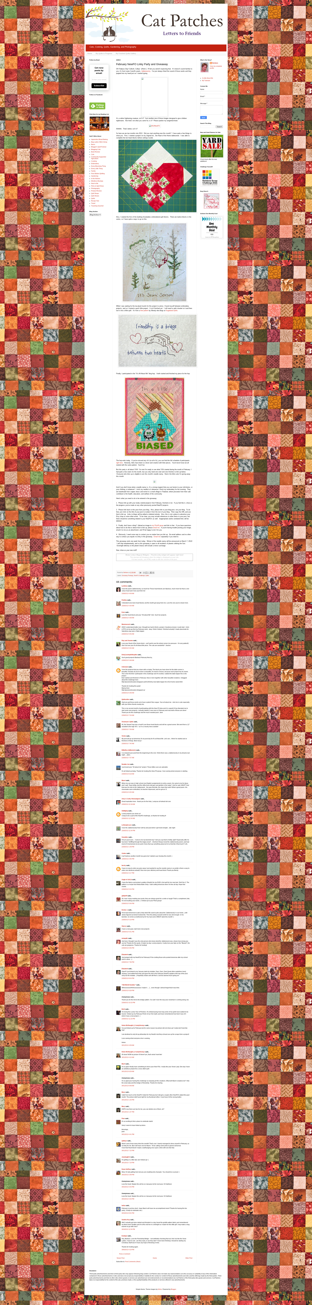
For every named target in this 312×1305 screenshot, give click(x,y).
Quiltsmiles (125, 699)
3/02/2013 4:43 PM (128, 1187)
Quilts (147, 575)
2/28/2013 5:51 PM (128, 932)
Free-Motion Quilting (98, 173)
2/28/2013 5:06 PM (128, 903)
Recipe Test (95, 201)
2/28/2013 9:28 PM (128, 990)
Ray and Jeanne (127, 640)
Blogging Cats (96, 149)
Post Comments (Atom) (132, 1261)
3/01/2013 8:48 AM (128, 1086)
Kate (123, 612)
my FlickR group (157, 525)
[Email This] (144, 572)
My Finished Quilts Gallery (126, 53)
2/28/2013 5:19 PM (128, 920)
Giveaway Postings (127, 575)
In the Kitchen (95, 178)
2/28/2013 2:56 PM (128, 859)
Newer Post (120, 1258)
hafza (123, 1205)
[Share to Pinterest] (153, 572)
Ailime (160, 1289)
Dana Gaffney (126, 1169)
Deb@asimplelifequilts (129, 655)
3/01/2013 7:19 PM (128, 1162)
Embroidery (95, 163)
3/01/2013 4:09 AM (128, 1045)
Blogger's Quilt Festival (98, 147)
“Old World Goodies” (129, 985)
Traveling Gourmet (97, 206)
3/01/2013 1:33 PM (128, 1100)
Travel (93, 203)
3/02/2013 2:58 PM (128, 1175)
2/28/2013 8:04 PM (128, 978)
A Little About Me (207, 78)
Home (89, 53)
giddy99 (124, 896)
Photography (95, 188)
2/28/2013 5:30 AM (128, 648)
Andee (124, 853)
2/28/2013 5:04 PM (128, 889)
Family (93, 171)
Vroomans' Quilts (127, 722)
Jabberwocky (145, 71)
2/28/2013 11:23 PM (128, 1019)
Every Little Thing (97, 168)
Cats (92, 154)
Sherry (124, 926)
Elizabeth (125, 954)
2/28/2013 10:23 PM (128, 1002)
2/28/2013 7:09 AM (128, 729)
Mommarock (126, 624)
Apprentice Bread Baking (99, 139)
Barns (93, 144)
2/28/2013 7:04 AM (128, 715)
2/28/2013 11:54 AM (128, 818)
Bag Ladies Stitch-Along (99, 142)
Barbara (215, 63)
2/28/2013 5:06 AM (128, 634)
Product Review (96, 191)
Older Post (188, 1258)
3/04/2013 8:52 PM (128, 1213)
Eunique (124, 1236)
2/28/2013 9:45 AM (128, 792)
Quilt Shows (95, 196)
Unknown (125, 667)
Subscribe (99, 85)
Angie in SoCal (127, 879)
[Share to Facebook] (151, 572)
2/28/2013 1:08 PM (128, 847)
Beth (123, 1009)
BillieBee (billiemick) (129, 750)
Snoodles (125, 837)
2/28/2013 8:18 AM (128, 774)
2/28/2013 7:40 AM (128, 743)
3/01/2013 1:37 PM (128, 1112)
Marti (123, 1064)
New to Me (94, 183)
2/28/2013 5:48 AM (128, 660)
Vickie (124, 736)
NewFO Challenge (139, 575)
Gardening (94, 176)
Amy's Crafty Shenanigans (131, 799)
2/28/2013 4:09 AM (128, 593)
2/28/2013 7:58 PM (128, 962)
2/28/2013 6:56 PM (128, 948)
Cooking (94, 161)
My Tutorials (206, 80)
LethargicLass (127, 825)
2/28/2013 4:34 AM (128, 606)
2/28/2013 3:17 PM (128, 873)
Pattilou (124, 600)
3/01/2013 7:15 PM (128, 1150)
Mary (123, 1092)
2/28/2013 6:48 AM (128, 693)
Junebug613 (126, 1157)
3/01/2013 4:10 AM (128, 1057)
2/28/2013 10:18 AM (128, 804)
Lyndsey (125, 586)
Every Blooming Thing (98, 166)
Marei (124, 780)
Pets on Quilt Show (97, 186)
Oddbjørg (125, 811)
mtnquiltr (125, 938)
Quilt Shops (95, 193)
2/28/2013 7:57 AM (128, 758)
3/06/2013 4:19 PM (128, 1250)
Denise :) (125, 910)
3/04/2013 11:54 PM (128, 1229)
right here (119, 463)
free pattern (144, 310)
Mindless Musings (97, 181)
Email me (156, 537)
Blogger (173, 1289)
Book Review (95, 152)
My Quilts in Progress (104, 53)
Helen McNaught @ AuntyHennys (133, 1025)
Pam (123, 1118)
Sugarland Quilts (172, 310)
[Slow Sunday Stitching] (211, 208)
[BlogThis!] (146, 572)
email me (156, 528)
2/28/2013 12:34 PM (128, 830)
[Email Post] (140, 572)
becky (124, 865)
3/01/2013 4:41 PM (128, 1134)
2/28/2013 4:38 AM (128, 618)
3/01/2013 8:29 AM (128, 1071)
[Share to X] (148, 572)
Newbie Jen (126, 764)
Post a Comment (124, 1254)
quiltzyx (124, 1141)
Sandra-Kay (126, 1220)
